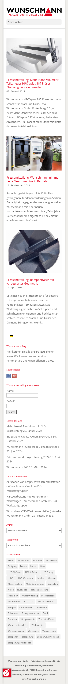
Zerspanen (13, 636)
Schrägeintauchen (30, 613)
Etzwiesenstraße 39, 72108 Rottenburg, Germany (33, 669)
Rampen (12, 607)
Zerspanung (27, 636)
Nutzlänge (22, 589)
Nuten (11, 589)
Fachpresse (51, 560)
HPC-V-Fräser (31, 572)
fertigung (12, 566)
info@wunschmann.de (34, 678)
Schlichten (42, 607)
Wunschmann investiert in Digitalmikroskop (32, 446)
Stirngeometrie (27, 619)
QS (32, 601)
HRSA (10, 577)
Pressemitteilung (29, 595)
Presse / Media (45, 515)
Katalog (40, 577)
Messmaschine (15, 583)
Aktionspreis (23, 560)
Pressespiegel (48, 595)
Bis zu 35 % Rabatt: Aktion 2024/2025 (29, 436)
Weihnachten (38, 624)
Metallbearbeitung (35, 583)
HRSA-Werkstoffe (25, 577)
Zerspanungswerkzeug (48, 636)
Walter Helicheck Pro (18, 624)
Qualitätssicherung (46, 601)
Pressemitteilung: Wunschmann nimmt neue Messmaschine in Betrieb (32, 179)
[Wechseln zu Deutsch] (11, 335)
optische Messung (39, 589)
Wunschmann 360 (17, 467)
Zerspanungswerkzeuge (19, 642)
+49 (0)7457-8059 (24, 674)
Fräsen (23, 566)
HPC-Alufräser (15, 572)
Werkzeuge (33, 630)
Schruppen (13, 613)
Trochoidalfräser (47, 619)
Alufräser (37, 560)
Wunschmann (49, 630)
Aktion (11, 560)
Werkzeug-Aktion (16, 630)
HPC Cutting (48, 572)
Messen (51, 577)
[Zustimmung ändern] (7, 673)
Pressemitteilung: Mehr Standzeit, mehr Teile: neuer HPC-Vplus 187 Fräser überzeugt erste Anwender (32, 83)
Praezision (13, 595)
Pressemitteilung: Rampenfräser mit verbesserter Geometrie (30, 281)
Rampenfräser (26, 607)
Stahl (45, 613)
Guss (42, 566)
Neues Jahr (52, 583)
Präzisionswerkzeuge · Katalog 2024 (28, 457)
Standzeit (12, 619)
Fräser (33, 566)
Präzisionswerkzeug (17, 601)
